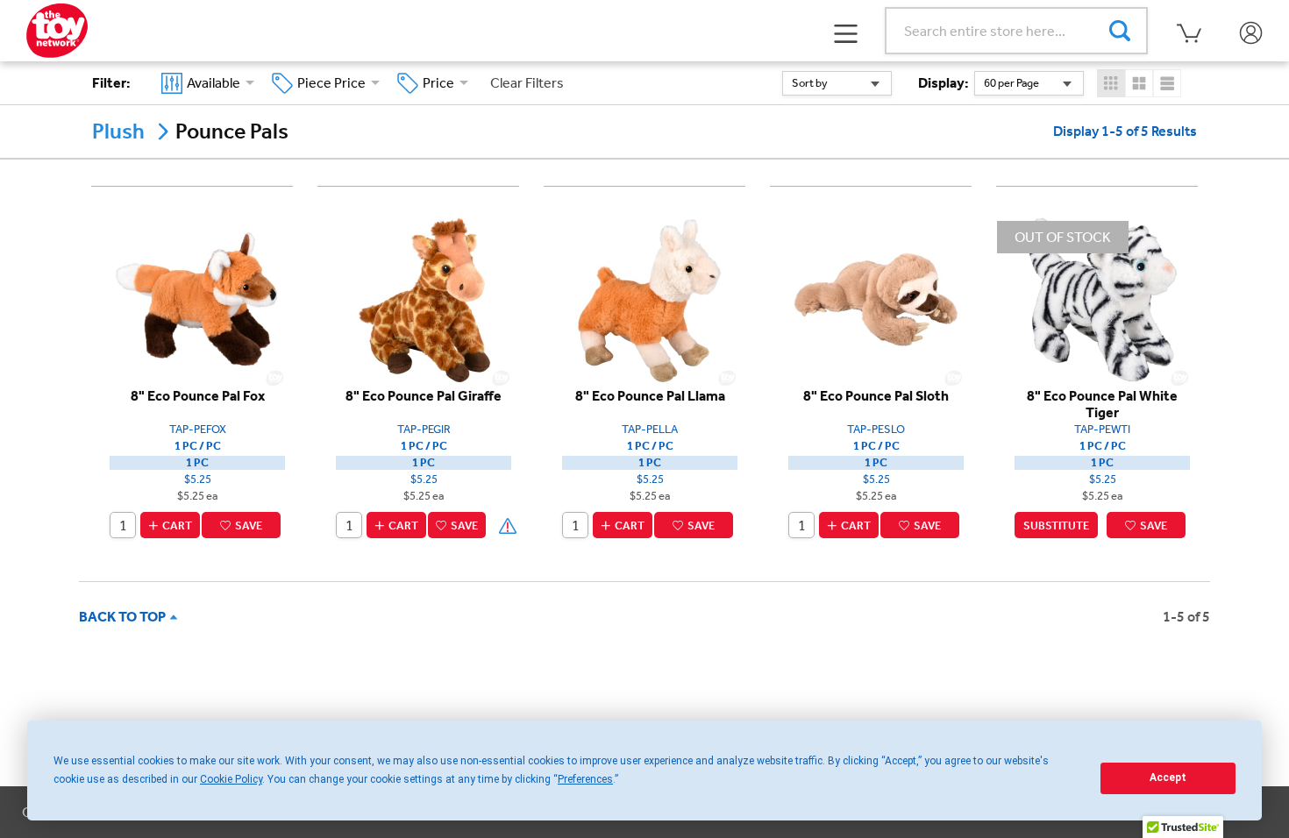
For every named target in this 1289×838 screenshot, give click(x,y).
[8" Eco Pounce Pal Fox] (197, 298)
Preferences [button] (585, 779)
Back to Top (125, 616)
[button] (846, 31)
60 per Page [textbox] (1011, 82)
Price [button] (441, 83)
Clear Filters (527, 83)
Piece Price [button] (334, 83)
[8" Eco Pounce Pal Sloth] (876, 298)
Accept (1168, 777)
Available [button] (216, 83)
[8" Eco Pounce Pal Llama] (649, 298)
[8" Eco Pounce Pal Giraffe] (423, 298)
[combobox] (837, 83)
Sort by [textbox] (810, 82)
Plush (118, 131)
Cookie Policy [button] (231, 779)
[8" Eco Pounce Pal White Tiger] (1102, 298)
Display (943, 83)
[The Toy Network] (57, 29)
